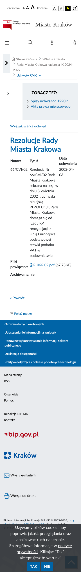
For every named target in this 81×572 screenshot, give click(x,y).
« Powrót (17, 298)
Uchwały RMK (27, 75)
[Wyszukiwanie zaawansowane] (30, 42)
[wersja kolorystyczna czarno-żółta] (68, 8)
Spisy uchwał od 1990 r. (49, 101)
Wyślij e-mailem (22, 475)
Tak (33, 566)
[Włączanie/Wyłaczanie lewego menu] (6, 63)
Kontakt (9, 420)
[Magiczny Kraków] (40, 458)
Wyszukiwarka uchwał (28, 126)
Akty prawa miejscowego (50, 106)
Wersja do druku (22, 496)
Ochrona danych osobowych (24, 324)
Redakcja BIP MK (16, 414)
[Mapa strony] (53, 43)
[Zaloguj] (76, 43)
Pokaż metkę (23, 313)
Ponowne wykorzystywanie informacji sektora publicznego (36, 343)
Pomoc (9, 400)
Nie (47, 566)
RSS (7, 381)
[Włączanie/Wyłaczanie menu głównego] (6, 43)
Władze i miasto (54, 59)
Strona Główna (26, 59)
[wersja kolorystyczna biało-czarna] (61, 8)
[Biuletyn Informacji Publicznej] (40, 437)
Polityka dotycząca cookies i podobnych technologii (40, 362)
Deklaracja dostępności (20, 354)
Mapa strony (13, 375)
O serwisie (11, 394)
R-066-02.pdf (43, 265)
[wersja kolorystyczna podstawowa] (54, 8)
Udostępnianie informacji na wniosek (30, 332)
